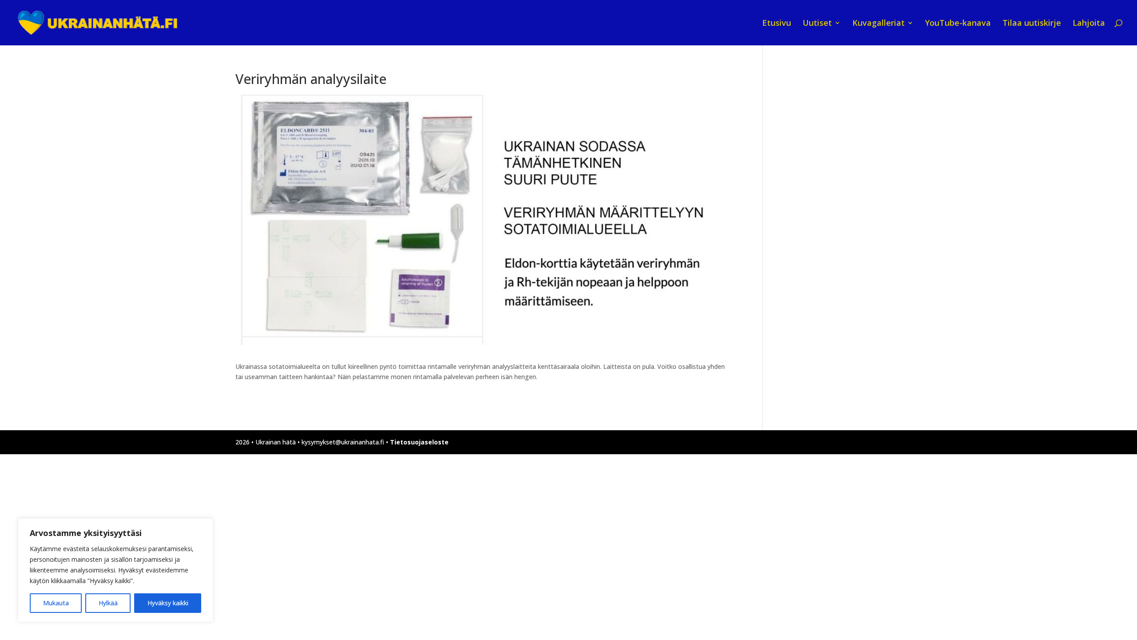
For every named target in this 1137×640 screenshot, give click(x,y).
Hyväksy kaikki (167, 603)
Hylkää (108, 603)
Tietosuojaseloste (419, 442)
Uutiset (817, 24)
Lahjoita (1089, 24)
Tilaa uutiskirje (1031, 24)
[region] (115, 570)
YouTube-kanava (958, 24)
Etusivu (776, 24)
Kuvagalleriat (878, 24)
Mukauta (56, 603)
